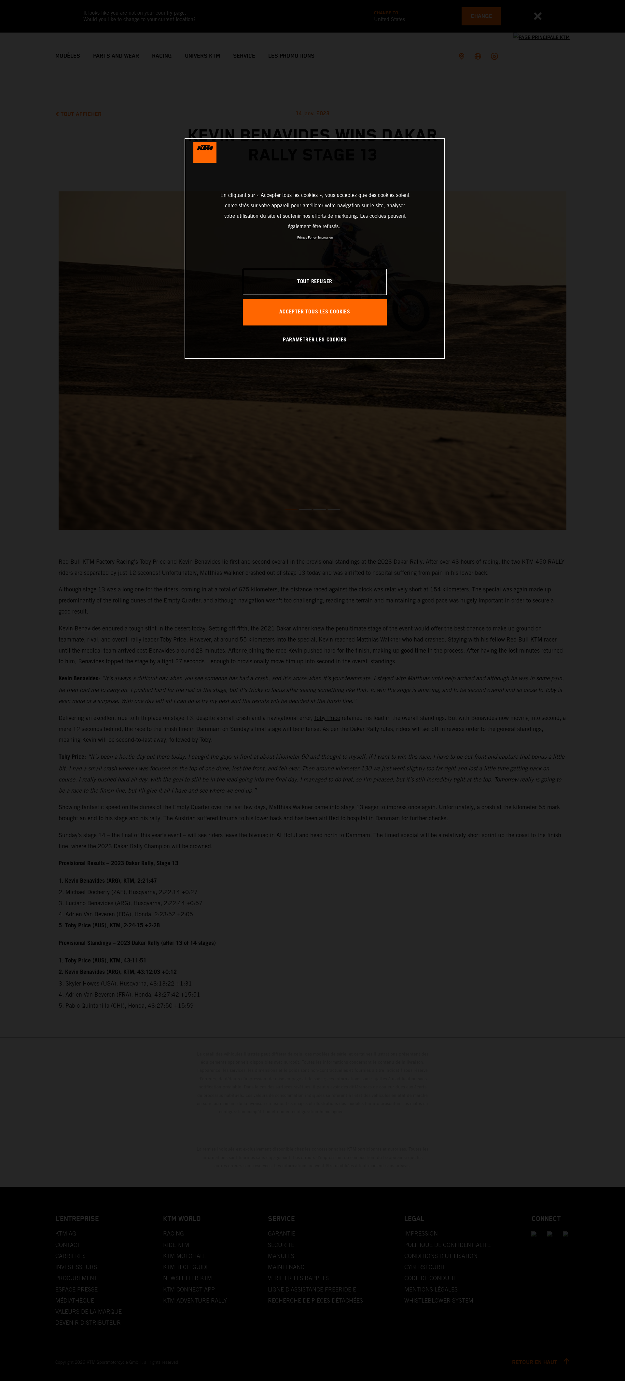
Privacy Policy (306, 237)
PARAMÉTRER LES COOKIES (315, 340)
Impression (325, 237)
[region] (315, 248)
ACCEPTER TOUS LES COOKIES (314, 312)
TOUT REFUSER (314, 282)
